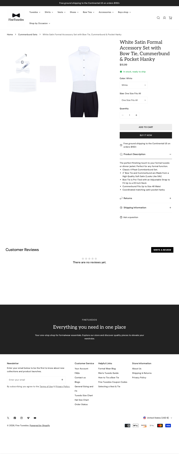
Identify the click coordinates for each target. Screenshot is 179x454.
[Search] (158, 18)
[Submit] (62, 379)
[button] (171, 18)
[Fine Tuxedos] (16, 18)
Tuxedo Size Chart (84, 395)
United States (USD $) (158, 417)
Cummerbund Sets (27, 34)
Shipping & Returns (142, 373)
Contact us (80, 377)
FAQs (77, 373)
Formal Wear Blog (107, 368)
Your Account (81, 368)
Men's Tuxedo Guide (108, 373)
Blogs (77, 382)
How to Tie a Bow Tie (108, 377)
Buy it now (146, 135)
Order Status (81, 404)
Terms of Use (46, 386)
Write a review (162, 249)
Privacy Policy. (63, 386)
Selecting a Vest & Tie (109, 386)
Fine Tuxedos (22, 425)
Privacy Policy (139, 377)
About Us (136, 368)
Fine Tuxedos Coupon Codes (112, 382)
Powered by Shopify (40, 425)
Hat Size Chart (82, 400)
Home (10, 34)
